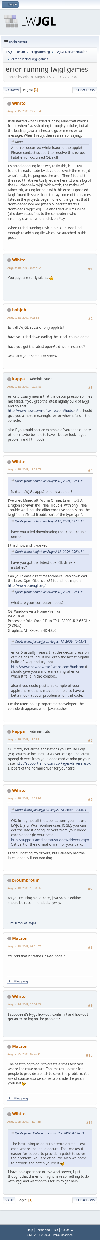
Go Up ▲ (67, 1230)
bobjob (19, 310)
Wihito (19, 103)
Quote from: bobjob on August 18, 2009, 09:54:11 (49, 481)
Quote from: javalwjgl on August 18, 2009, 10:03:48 (50, 641)
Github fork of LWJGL (22, 923)
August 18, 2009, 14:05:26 (24, 798)
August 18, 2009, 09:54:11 (24, 317)
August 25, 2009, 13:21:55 (24, 1121)
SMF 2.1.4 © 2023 (38, 1234)
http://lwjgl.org (17, 981)
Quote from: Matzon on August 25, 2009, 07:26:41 (49, 1133)
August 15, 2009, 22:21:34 (24, 111)
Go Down (12, 90)
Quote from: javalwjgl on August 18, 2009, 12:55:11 (50, 810)
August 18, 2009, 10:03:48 (24, 386)
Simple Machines (62, 1234)
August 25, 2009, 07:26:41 (24, 1054)
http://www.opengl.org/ (27, 585)
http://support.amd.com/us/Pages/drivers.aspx (53, 763)
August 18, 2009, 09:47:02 (24, 268)
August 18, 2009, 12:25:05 (24, 469)
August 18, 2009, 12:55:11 (24, 739)
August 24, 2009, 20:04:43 (24, 1004)
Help (30, 1230)
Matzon (20, 938)
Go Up (9, 1200)
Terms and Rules (47, 1230)
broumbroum (26, 880)
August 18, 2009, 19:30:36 (24, 888)
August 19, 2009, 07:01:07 (24, 946)
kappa (18, 379)
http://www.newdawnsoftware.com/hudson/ (43, 410)
